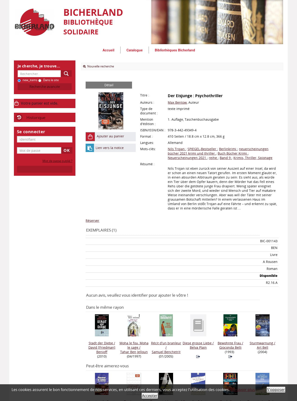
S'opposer (276, 389)
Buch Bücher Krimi (233, 153)
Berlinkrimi (228, 149)
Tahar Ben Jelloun (134, 352)
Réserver (92, 220)
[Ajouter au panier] (90, 137)
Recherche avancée (44, 86)
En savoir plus (243, 389)
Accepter (150, 395)
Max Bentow (177, 102)
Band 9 (226, 158)
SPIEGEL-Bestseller (202, 149)
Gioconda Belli (230, 347)
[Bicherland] (36, 22)
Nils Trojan (177, 149)
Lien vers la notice (110, 148)
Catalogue (134, 50)
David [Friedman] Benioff (101, 349)
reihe (213, 158)
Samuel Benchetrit (166, 352)
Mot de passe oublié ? (57, 161)
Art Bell (262, 347)
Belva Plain (198, 347)
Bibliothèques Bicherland (175, 50)
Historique (35, 117)
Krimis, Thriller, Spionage (252, 158)
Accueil (108, 50)
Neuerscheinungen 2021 (187, 158)
